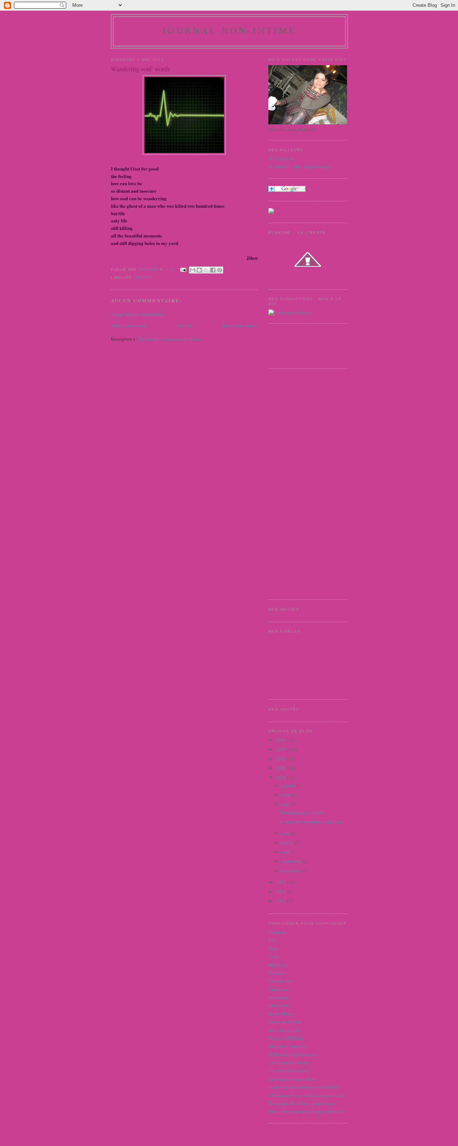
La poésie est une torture (292, 1078)
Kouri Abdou (281, 1013)
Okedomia (278, 989)
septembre (292, 861)
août (286, 851)
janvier (289, 785)
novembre (292, 870)
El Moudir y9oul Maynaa (293, 1054)
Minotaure (278, 997)
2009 (281, 768)
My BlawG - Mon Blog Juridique (300, 166)
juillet (288, 842)
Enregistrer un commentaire (137, 314)
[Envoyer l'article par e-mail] (183, 269)
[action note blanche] (290, 312)
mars (287, 794)
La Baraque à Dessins (289, 1062)
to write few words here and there (311, 821)
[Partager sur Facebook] (212, 270)
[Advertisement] (297, 483)
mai (286, 804)
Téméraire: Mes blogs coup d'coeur (302, 1103)
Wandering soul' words (301, 812)
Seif (272, 940)
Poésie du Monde (285, 1022)
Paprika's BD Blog (286, 1038)
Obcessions (279, 1005)
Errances (276, 972)
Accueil (183, 325)
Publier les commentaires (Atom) (170, 339)
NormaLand (279, 981)
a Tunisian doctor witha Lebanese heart (306, 1095)
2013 (281, 900)
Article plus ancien (239, 325)
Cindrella (277, 932)
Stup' (273, 948)
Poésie (144, 277)
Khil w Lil (278, 965)
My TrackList (281, 158)
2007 (281, 749)
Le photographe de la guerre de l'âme (304, 1087)
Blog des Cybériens (287, 1046)
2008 (281, 758)
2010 (281, 777)
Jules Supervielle (284, 1030)
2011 (281, 882)
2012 (281, 891)
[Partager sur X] (206, 270)
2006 (281, 740)
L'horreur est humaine (289, 1070)
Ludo (273, 956)
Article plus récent (128, 325)
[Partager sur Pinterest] (219, 270)
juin (286, 833)
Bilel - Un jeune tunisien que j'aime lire (306, 1111)
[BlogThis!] (199, 270)
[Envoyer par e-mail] (192, 270)
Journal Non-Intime (229, 30)
